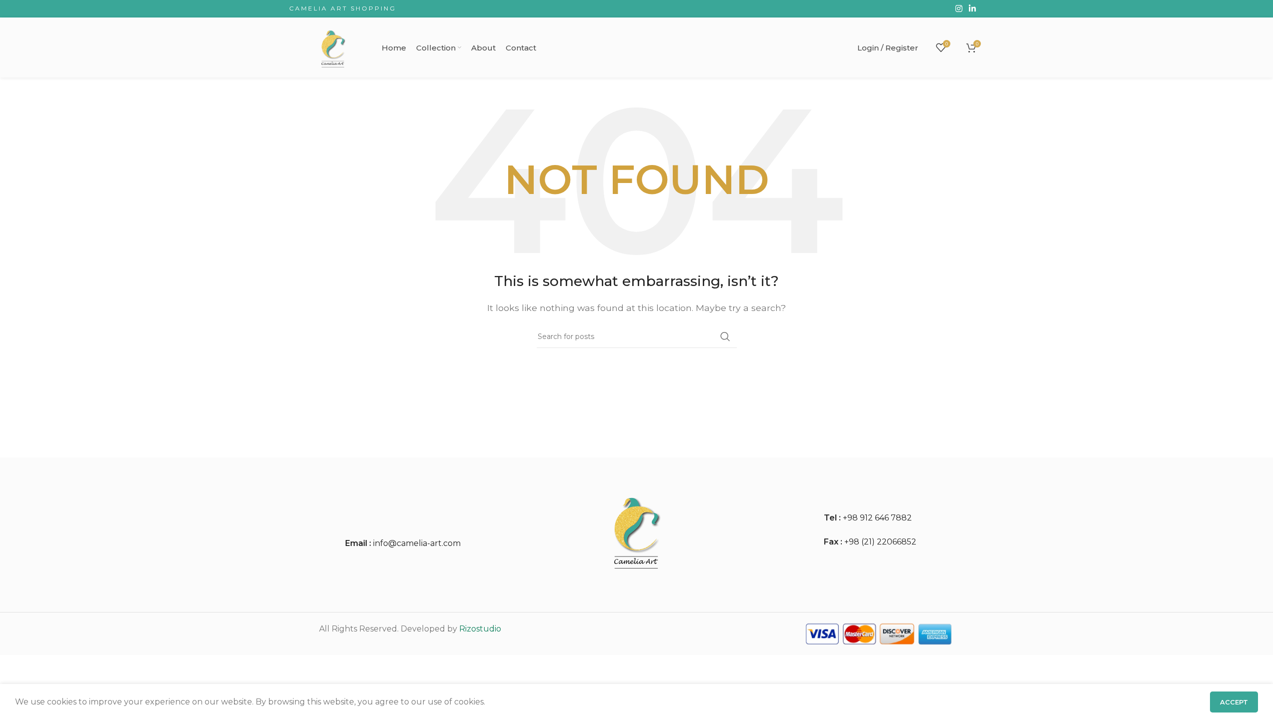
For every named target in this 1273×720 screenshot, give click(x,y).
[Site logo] (333, 47)
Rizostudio (480, 629)
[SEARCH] (725, 336)
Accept (1234, 702)
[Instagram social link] (958, 8)
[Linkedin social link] (972, 8)
